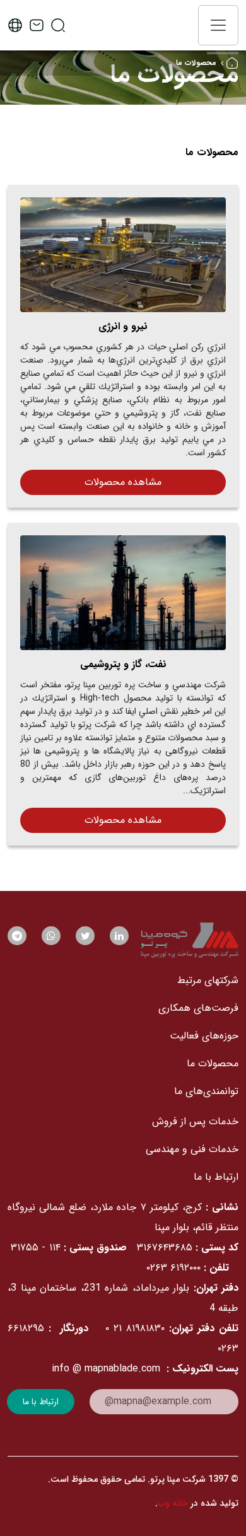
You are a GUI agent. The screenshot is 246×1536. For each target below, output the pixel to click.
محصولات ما (212, 1063)
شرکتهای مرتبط (207, 980)
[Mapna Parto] (189, 940)
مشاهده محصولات (123, 482)
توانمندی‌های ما (206, 1091)
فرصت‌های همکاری (198, 1008)
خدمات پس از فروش (195, 1121)
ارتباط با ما (216, 1177)
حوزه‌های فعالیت (204, 1036)
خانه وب (173, 1503)
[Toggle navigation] (218, 25)
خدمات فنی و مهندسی (192, 1149)
